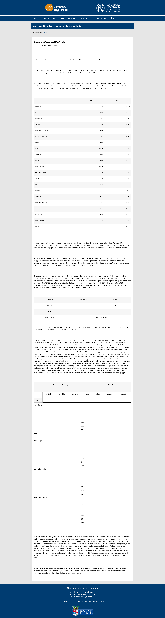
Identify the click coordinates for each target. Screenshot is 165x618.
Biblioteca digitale (100, 18)
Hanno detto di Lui (68, 18)
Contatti (64, 601)
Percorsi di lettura (84, 18)
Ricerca (115, 18)
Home (35, 18)
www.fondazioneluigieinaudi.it (83, 597)
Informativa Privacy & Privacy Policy (91, 601)
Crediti (72, 601)
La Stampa (45, 32)
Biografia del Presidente (49, 18)
